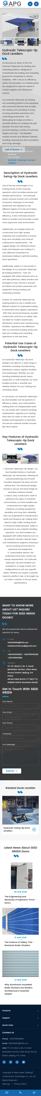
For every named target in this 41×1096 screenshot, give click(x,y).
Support (6, 1017)
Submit (12, 771)
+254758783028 (31, 654)
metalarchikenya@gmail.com (22, 646)
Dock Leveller (14, 157)
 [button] (38, 42)
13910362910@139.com (18, 642)
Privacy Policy (20, 1084)
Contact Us (8, 1032)
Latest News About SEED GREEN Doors (20, 850)
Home (7, 148)
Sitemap (6, 1084)
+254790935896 (15, 657)
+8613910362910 (15, 654)
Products (17, 148)
